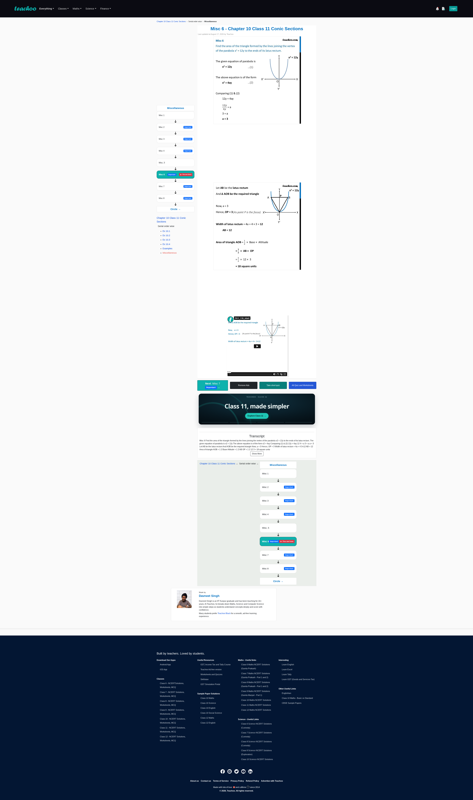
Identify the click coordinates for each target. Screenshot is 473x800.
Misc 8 (175, 198)
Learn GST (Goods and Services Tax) (298, 679)
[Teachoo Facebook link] (222, 771)
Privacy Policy (237, 781)
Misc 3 (175, 139)
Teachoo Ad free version (211, 669)
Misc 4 (175, 151)
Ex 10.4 (166, 244)
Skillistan (205, 679)
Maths (76, 8)
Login (453, 9)
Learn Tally (286, 674)
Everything (45, 8)
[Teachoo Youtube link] (243, 771)
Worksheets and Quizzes (211, 674)
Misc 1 (161, 115)
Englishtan (286, 693)
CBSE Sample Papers (291, 703)
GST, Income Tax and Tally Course (216, 665)
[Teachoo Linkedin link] (250, 771)
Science (89, 8)
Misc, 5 (162, 163)
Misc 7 (175, 186)
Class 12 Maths (207, 718)
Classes (62, 8)
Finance (104, 8)
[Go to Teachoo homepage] (25, 8)
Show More (257, 454)
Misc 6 (175, 174)
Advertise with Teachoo (272, 781)
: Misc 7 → (212, 385)
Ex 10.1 (166, 231)
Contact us (206, 781)
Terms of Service (221, 781)
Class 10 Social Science (211, 713)
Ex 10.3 (166, 240)
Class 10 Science (208, 703)
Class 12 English (208, 723)
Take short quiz (273, 385)
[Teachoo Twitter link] (236, 771)
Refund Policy (252, 781)
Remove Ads (243, 385)
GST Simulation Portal (210, 684)
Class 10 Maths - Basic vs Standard (297, 698)
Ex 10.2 (166, 235)
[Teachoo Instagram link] (229, 771)
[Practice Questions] (443, 9)
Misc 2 (175, 127)
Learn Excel (287, 669)
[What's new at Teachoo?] (437, 9)
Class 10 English (208, 708)
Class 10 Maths (207, 698)
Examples (167, 248)
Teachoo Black (224, 613)
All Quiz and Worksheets (302, 385)
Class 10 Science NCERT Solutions (257, 759)
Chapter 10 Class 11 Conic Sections (171, 21)
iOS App (163, 669)
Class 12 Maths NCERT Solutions (256, 710)
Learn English (288, 665)
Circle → (175, 209)
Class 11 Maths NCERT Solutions (256, 705)
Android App (165, 665)
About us (194, 781)
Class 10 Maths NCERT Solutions (256, 700)
